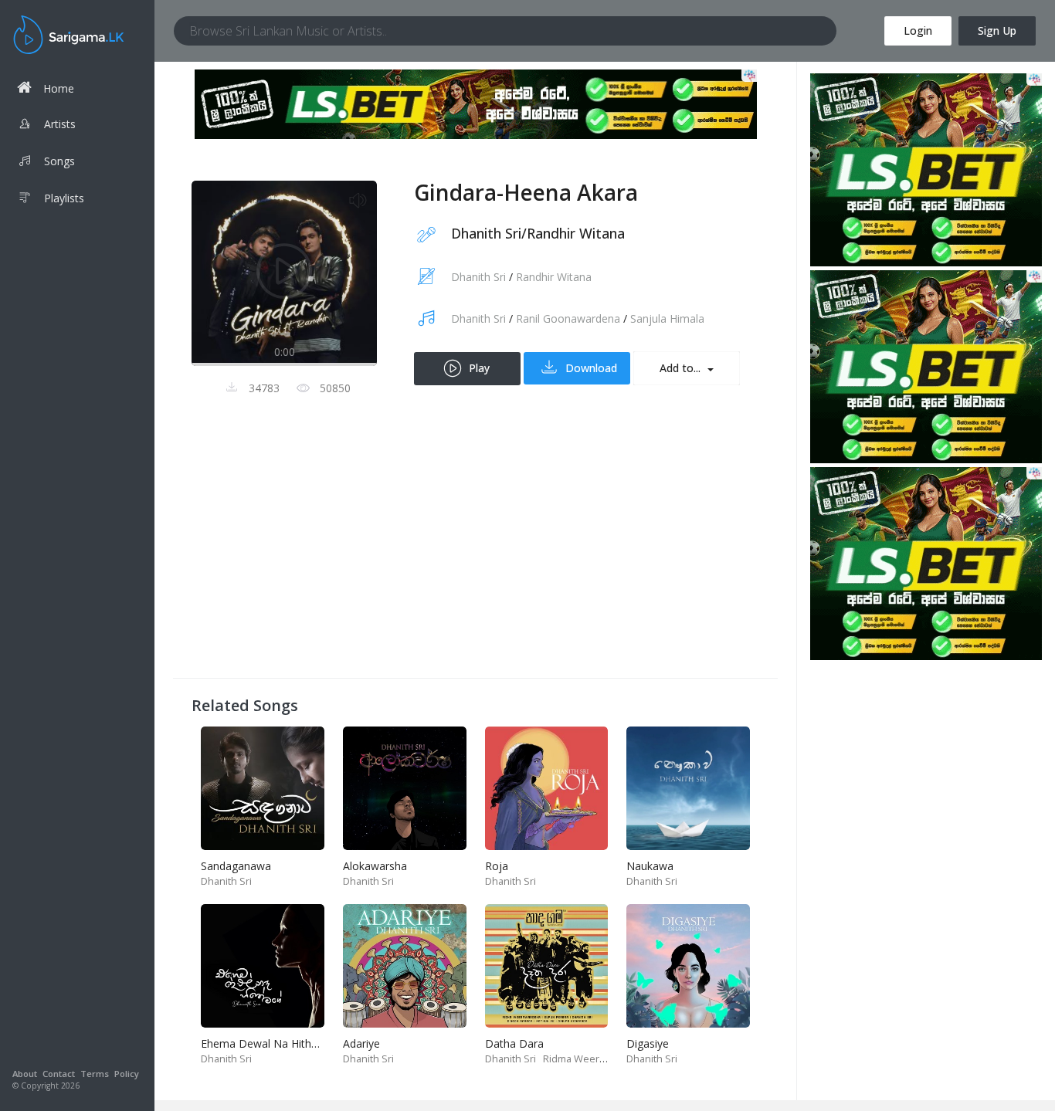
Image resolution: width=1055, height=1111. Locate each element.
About (24, 1073)
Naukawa (649, 866)
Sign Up (997, 30)
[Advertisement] (475, 551)
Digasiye (647, 1043)
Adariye (361, 1043)
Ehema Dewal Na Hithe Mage (275, 1043)
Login (918, 30)
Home (58, 88)
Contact (58, 1073)
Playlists (64, 198)
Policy (126, 1073)
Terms (94, 1073)
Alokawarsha (375, 866)
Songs (59, 161)
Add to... (682, 368)
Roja (496, 866)
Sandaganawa (236, 866)
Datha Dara (514, 1043)
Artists (60, 124)
